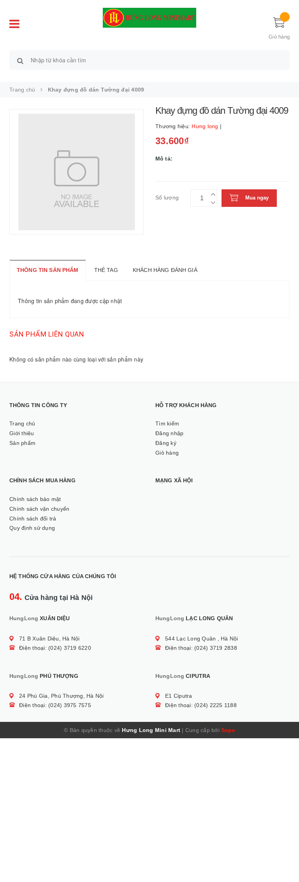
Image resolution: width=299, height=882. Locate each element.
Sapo (228, 730)
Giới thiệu (21, 433)
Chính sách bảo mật (35, 499)
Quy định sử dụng (32, 528)
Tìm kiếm (167, 423)
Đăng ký (165, 443)
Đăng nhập (169, 433)
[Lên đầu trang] (285, 858)
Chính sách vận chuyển (39, 509)
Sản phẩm (22, 443)
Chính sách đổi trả (32, 518)
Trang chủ (22, 423)
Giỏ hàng (167, 453)
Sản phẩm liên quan (46, 334)
